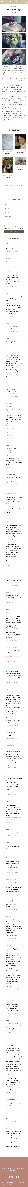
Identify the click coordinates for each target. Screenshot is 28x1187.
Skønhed (17, 1166)
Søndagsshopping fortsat (20, 169)
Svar (23, 241)
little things (8, 185)
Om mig (4, 1166)
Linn (7, 1128)
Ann (7, 293)
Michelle (8, 916)
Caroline (8, 945)
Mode (10, 1166)
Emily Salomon (13, 2)
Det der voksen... (11, 745)
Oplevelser (20, 1168)
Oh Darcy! (20, 153)
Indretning (11, 1168)
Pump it (7, 154)
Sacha (8, 1042)
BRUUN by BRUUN (11, 493)
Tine (7, 689)
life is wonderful (19, 185)
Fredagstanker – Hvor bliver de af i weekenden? (7, 177)
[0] (26, 2)
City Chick (9, 403)
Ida (7, 352)
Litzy (7, 668)
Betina (7, 592)
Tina (7, 774)
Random (14, 7)
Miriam (8, 258)
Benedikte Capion (11, 879)
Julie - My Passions (11, 647)
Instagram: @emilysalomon (14, 1159)
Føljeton (13, 1170)
